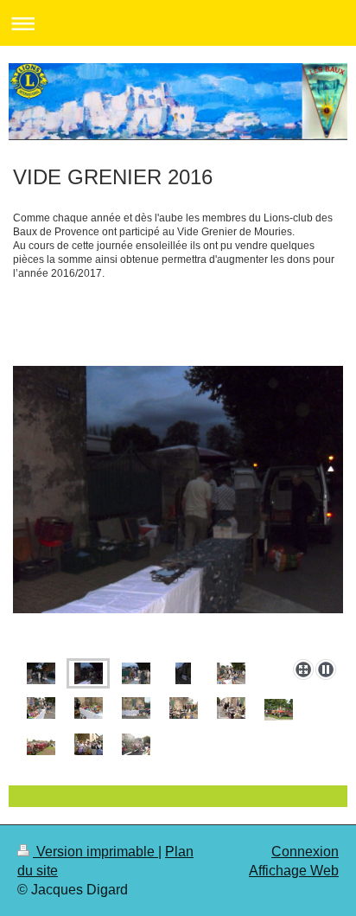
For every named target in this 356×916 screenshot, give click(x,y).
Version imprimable (95, 851)
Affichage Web (294, 870)
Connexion (305, 851)
